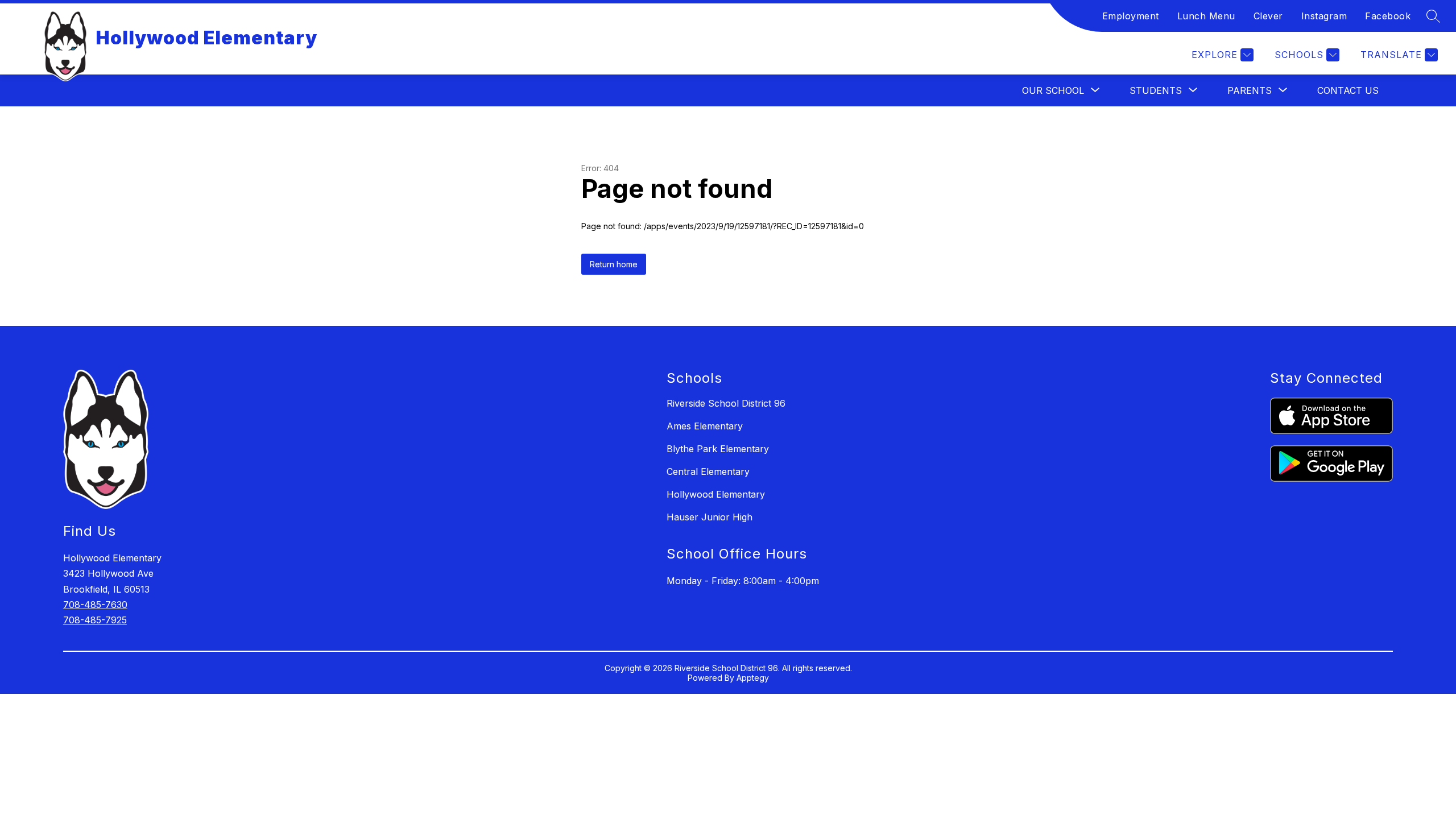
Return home (614, 264)
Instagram (1324, 16)
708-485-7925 (95, 620)
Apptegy (753, 677)
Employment (1130, 16)
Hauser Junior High (709, 517)
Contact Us (1348, 90)
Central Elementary (708, 471)
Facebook (1387, 16)
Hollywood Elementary (716, 494)
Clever (1268, 16)
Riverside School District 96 (726, 403)
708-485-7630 (95, 604)
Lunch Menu (1206, 16)
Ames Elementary (705, 426)
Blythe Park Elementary (718, 448)
